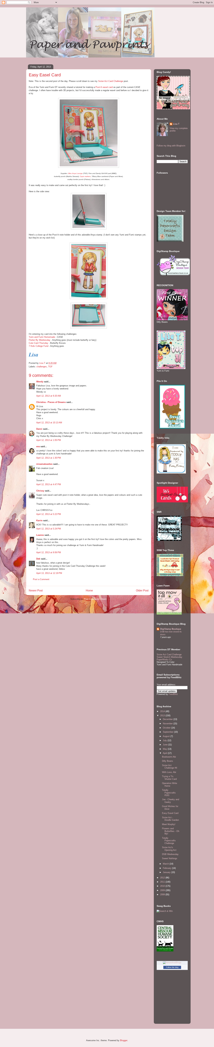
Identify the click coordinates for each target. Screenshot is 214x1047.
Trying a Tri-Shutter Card (169, 777)
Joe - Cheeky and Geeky (170, 800)
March (166, 864)
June (165, 744)
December (168, 719)
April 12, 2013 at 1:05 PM (48, 440)
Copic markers (85, 176)
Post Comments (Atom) (95, 599)
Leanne (40, 535)
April (165, 753)
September (168, 732)
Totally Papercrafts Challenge (169, 840)
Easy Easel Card (170, 813)
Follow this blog (172, 967)
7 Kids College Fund (38, 346)
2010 (163, 886)
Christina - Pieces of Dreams (51, 402)
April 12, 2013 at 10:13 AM (49, 422)
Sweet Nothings (169, 858)
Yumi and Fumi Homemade (42, 337)
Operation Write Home (169, 784)
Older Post (142, 590)
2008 (163, 894)
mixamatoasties (44, 464)
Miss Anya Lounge (75, 173)
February (167, 868)
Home (89, 590)
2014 (163, 711)
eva (38, 446)
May (165, 749)
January (167, 872)
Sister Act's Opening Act (169, 848)
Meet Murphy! (168, 824)
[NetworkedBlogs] (172, 962)
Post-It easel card (104, 87)
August (166, 736)
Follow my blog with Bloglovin (171, 145)
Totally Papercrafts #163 (169, 792)
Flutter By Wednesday (39, 340)
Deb (38, 559)
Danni (39, 429)
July (165, 740)
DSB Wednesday (170, 854)
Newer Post (36, 590)
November (168, 723)
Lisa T (176, 124)
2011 (163, 882)
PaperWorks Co (164, 659)
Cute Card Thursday (38, 343)
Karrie (39, 520)
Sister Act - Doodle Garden (170, 818)
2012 (163, 877)
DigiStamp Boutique (170, 629)
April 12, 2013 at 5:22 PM (48, 514)
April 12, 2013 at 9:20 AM (48, 396)
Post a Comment (41, 579)
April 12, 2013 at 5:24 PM (48, 528)
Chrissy (40, 490)
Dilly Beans (167, 761)
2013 (163, 715)
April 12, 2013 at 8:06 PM (48, 552)
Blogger (123, 1040)
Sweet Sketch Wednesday (169, 657)
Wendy (39, 381)
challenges (41, 366)
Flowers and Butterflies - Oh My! (170, 831)
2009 (163, 890)
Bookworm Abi (169, 757)
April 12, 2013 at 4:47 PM (48, 484)
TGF (50, 366)
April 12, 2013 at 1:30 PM (48, 458)
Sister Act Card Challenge (110, 81)
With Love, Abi (169, 772)
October (167, 727)
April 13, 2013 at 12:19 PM (49, 573)
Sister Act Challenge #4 (169, 766)
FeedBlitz (173, 694)
